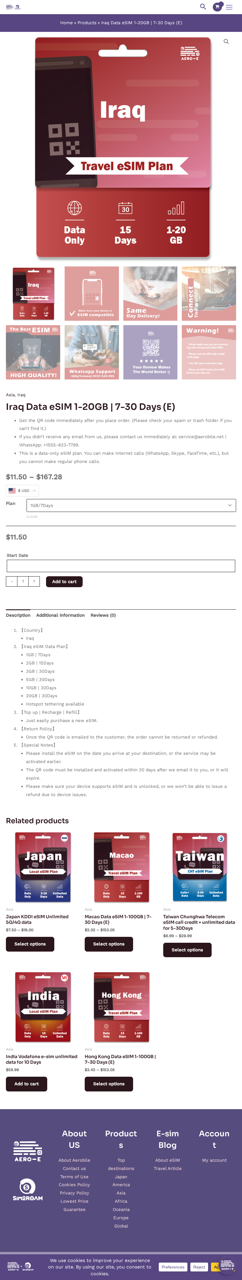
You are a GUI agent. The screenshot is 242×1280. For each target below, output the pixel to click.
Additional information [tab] (60, 615)
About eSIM (167, 1160)
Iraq (21, 394)
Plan (10, 503)
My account (214, 1160)
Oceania (121, 1209)
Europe (121, 1217)
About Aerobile (74, 1160)
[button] (226, 41)
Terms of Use (74, 1176)
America (121, 1184)
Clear (32, 517)
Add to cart (64, 581)
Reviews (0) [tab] (103, 615)
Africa (121, 1201)
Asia (10, 394)
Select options (30, 944)
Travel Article (168, 1168)
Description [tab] (18, 615)
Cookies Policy (74, 1184)
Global (121, 1226)
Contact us (74, 1168)
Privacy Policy (74, 1193)
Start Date (17, 555)
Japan (121, 1176)
